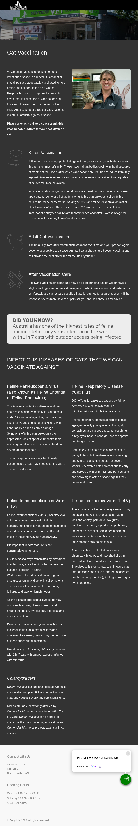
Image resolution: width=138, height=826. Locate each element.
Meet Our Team (16, 764)
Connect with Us (16, 773)
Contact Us (13, 768)
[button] (125, 779)
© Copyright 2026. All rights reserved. (28, 820)
